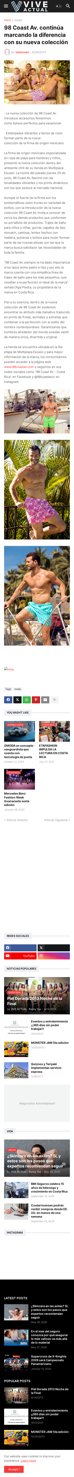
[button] (5, 6)
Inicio (7, 20)
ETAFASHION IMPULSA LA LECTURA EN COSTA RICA (53, 751)
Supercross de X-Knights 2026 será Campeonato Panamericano (48, 1360)
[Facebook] (8, 699)
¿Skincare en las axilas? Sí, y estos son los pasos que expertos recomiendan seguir (49, 1311)
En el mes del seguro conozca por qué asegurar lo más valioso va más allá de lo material (49, 1336)
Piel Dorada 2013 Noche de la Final (49, 1391)
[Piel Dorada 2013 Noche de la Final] (16, 1395)
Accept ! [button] (14, 1469)
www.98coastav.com (19, 367)
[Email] (45, 699)
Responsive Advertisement (37, 1103)
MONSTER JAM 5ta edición (50, 1042)
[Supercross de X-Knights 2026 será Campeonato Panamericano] (16, 1363)
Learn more (28, 1460)
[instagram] (54, 955)
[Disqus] (37, 873)
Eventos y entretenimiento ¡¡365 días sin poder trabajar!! (49, 1025)
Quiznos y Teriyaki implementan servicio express (46, 1067)
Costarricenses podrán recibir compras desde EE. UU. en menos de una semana (49, 1211)
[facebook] (20, 947)
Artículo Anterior (17, 820)
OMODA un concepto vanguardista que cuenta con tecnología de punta (19, 751)
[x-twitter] (54, 947)
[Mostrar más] (54, 699)
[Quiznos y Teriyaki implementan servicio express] (16, 1070)
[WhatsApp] (27, 699)
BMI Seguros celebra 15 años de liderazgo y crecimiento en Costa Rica (49, 1187)
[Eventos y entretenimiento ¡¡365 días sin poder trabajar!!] (16, 1028)
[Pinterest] (36, 699)
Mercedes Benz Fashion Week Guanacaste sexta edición (16, 799)
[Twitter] (17, 699)
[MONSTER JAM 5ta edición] (16, 1049)
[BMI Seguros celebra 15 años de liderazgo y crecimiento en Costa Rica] (16, 1190)
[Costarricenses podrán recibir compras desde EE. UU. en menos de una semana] (16, 1212)
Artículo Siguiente (56, 820)
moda (18, 20)
